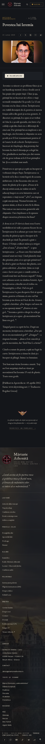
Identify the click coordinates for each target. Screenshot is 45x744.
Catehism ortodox (8, 512)
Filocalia (5, 693)
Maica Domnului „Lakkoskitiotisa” (15, 683)
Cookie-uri (27, 735)
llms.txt (5, 718)
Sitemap (5, 715)
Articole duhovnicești (9, 18)
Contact (5, 615)
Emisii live (5, 558)
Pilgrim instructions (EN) (11, 586)
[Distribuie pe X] (26, 35)
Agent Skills (7, 725)
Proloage (5, 541)
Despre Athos (7, 591)
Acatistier (6, 697)
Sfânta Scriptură (8, 687)
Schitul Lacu (6, 595)
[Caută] (27, 4)
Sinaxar (5, 545)
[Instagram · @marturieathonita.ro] (10, 740)
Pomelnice (6, 700)
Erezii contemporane (10, 516)
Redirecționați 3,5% (9, 624)
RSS (4, 712)
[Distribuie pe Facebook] (20, 35)
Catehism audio (7, 570)
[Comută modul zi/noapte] (40, 739)
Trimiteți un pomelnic (22, 428)
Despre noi (6, 611)
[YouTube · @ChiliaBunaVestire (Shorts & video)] (16, 740)
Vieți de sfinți (7, 508)
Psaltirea (5, 690)
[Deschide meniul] (3, 4)
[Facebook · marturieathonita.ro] (4, 740)
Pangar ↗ (6, 628)
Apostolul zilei (7, 537)
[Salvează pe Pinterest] (30, 35)
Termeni (36, 733)
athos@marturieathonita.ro (12, 671)
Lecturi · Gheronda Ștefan (11, 566)
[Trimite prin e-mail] (36, 35)
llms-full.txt (6, 722)
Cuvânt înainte (7, 607)
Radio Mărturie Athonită (11, 562)
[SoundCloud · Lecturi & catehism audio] (34, 740)
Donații (5, 619)
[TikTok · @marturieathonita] (22, 740)
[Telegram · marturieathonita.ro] (28, 740)
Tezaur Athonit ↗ (8, 632)
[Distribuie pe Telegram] (40, 35)
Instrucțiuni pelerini (9, 582)
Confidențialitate (10, 735)
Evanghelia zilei (7, 533)
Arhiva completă (8, 520)
